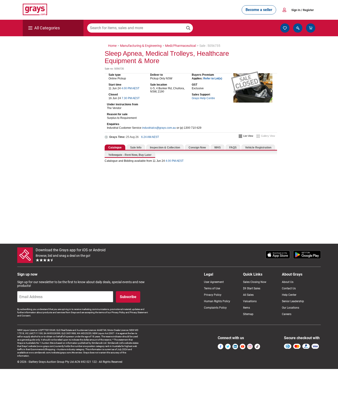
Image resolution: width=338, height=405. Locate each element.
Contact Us (289, 288)
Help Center (289, 294)
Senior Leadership (293, 301)
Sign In (302, 10)
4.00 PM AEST (130, 88)
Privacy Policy (212, 294)
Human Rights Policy (217, 301)
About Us (287, 282)
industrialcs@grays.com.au (159, 127)
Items (246, 307)
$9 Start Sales (251, 288)
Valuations (250, 301)
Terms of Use (212, 288)
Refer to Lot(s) (212, 78)
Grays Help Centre (203, 98)
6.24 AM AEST (150, 137)
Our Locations (290, 307)
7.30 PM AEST (131, 98)
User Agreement (214, 282)
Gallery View (268, 135)
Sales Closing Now (254, 282)
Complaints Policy (215, 307)
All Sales (248, 294)
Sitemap (248, 314)
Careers (286, 314)
